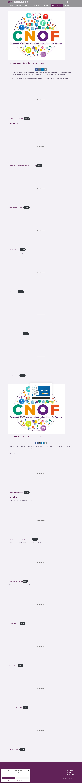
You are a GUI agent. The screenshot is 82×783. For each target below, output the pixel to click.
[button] (28, 770)
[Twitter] (17, 2)
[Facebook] (15, 2)
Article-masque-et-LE (13, 291)
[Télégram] (21, 2)
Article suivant (70, 383)
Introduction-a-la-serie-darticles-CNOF (16, 118)
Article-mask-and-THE (13, 665)
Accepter (8, 777)
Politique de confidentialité (18, 780)
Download (26, 492)
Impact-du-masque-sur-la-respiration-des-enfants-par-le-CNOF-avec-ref (22, 165)
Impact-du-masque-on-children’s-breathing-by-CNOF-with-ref (20, 539)
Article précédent (12, 383)
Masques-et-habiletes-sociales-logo (15, 333)
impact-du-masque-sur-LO (14, 249)
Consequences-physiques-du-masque (16, 207)
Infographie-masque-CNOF (14, 375)
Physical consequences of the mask (15, 581)
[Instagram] (19, 2)
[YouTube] (25, 2)
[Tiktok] (23, 2)
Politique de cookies (10, 780)
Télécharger (27, 118)
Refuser (22, 777)
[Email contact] (27, 2)
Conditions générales (69, 770)
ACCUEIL (12, 5)
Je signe (33, 397)
